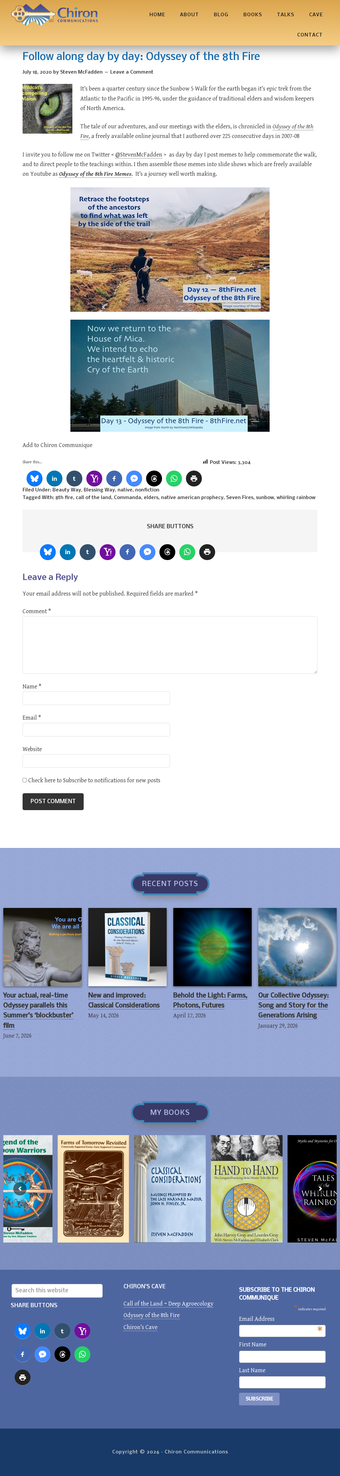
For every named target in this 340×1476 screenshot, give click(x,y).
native (125, 490)
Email (32, 717)
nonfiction (147, 490)
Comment (37, 611)
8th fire (64, 497)
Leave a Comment (131, 72)
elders (151, 497)
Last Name (252, 1370)
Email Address (280, 1320)
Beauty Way (66, 490)
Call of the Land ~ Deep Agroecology (168, 1303)
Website (32, 749)
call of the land (93, 497)
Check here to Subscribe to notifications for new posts (93, 780)
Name (32, 686)
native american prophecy (192, 497)
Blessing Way (99, 490)
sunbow (265, 497)
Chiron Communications (54, 15)
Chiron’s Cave (140, 1327)
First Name (252, 1344)
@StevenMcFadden (138, 154)
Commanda (127, 497)
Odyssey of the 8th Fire (152, 1315)
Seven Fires (239, 497)
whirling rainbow (296, 497)
